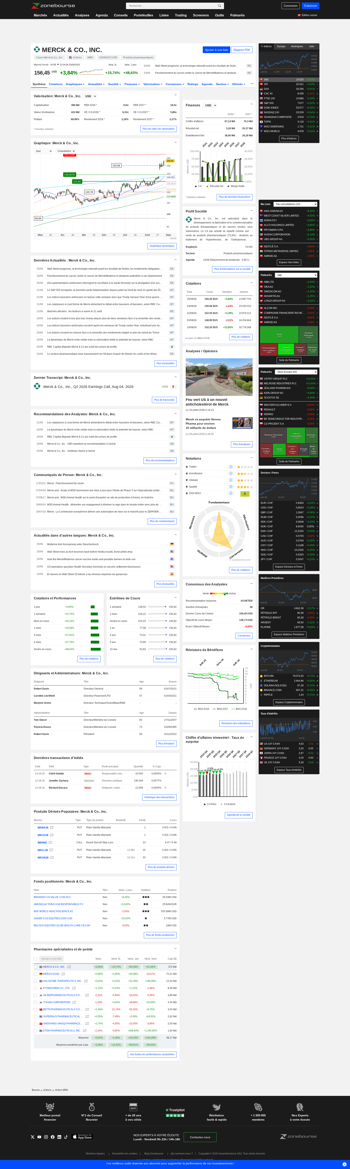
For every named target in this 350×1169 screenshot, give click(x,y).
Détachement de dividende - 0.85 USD (231, 259)
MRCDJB (43, 835)
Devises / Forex (270, 472)
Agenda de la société (238, 814)
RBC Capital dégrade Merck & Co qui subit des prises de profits (82, 346)
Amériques (297, 46)
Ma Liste (265, 204)
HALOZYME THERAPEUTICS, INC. (62, 981)
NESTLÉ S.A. (271, 246)
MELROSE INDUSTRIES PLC (280, 383)
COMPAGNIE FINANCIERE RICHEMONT (284, 313)
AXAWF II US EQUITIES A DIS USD (53, 918)
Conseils (121, 15)
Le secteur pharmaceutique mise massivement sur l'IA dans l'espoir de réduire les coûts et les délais (102, 353)
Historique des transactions (159, 797)
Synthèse (39, 84)
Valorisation (152, 84)
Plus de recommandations (160, 460)
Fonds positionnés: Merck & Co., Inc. (63, 881)
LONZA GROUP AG (274, 300)
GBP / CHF (267, 512)
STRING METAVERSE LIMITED (281, 251)
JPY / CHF (266, 559)
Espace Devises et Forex (289, 566)
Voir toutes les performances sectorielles (152, 1054)
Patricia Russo (42, 727)
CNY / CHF (267, 545)
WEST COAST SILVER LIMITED (281, 215)
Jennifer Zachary (58, 780)
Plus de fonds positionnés (160, 935)
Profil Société (196, 211)
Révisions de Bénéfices (204, 650)
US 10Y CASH (272, 743)
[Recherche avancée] (219, 6)
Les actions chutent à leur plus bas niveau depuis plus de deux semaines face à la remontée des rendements (105, 318)
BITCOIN (269, 676)
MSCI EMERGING (274, 126)
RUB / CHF (267, 517)
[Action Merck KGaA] (63, 974)
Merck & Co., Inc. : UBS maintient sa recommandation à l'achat (81, 443)
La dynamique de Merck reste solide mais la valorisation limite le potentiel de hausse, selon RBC (100, 339)
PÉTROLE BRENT (271, 617)
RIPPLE (268, 694)
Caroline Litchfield (44, 695)
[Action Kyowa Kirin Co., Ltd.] (73, 988)
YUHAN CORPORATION (56, 1002)
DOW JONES (271, 107)
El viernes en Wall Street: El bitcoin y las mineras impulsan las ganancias (87, 574)
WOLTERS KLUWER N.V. (278, 405)
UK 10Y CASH (272, 762)
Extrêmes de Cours (125, 598)
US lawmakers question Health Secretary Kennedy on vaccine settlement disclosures (94, 566)
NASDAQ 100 (271, 112)
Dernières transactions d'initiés (58, 758)
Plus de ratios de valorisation (158, 128)
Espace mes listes (289, 262)
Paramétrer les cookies (124, 1153)
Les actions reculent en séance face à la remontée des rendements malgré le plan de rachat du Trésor (103, 332)
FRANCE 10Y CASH (275, 757)
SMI (266, 79)
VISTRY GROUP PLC (276, 378)
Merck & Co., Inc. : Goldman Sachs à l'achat (71, 450)
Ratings (193, 84)
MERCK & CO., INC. (54, 966)
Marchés (40, 15)
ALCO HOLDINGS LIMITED (279, 225)
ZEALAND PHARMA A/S (277, 388)
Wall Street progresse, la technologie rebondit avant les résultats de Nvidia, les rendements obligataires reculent (197, 65)
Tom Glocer (40, 719)
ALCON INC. (271, 308)
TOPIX (267, 121)
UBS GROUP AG (273, 239)
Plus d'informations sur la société (232, 269)
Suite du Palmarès (289, 360)
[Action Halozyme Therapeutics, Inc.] (85, 981)
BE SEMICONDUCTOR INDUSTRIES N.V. (284, 418)
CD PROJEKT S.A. (274, 423)
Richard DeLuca (58, 787)
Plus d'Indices (289, 138)
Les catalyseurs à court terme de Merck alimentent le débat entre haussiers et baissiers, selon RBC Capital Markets (105, 304)
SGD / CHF (267, 554)
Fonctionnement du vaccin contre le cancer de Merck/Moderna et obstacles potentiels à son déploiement (197, 73)
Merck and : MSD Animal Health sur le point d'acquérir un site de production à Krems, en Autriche (100, 497)
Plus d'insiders (166, 743)
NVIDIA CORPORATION (277, 234)
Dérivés (237, 84)
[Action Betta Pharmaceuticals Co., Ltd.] (86, 1009)
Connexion (291, 5)
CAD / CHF (267, 536)
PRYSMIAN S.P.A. (274, 229)
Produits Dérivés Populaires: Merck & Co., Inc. (70, 811)
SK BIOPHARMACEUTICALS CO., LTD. (63, 995)
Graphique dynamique (162, 245)
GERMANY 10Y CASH (276, 748)
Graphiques (74, 84)
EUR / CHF (267, 503)
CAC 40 (268, 93)
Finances (131, 84)
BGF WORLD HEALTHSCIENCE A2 (53, 911)
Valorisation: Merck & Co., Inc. (57, 96)
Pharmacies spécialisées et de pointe (63, 949)
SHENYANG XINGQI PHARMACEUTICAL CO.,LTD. (63, 1023)
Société (113, 84)
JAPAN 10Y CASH (274, 753)
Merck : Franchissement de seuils (65, 483)
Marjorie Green (42, 702)
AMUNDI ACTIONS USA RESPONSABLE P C (59, 904)
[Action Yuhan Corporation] (73, 1002)
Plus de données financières (234, 196)
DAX (266, 89)
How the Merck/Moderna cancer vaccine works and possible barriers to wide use (91, 559)
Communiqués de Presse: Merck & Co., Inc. (68, 475)
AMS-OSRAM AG (273, 211)
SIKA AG (268, 286)
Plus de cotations (89, 658)
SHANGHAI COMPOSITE (278, 117)
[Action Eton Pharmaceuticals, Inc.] (84, 1031)
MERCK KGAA (51, 974)
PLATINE (266, 627)
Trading (181, 15)
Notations (193, 458)
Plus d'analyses (241, 444)
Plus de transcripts (164, 399)
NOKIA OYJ (270, 220)
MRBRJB (43, 827)
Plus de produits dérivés (161, 867)
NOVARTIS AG (272, 296)
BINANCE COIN (273, 690)
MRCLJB (43, 850)
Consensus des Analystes (206, 584)
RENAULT (269, 409)
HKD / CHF (267, 550)
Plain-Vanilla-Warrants (98, 827)
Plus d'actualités (165, 363)
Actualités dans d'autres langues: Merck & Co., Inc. (74, 535)
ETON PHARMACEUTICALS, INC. (62, 1030)
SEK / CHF (266, 521)
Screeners (201, 15)
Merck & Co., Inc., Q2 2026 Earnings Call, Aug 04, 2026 (88, 387)
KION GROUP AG (273, 393)
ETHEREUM (271, 680)
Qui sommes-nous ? (182, 1153)
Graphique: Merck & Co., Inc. (56, 143)
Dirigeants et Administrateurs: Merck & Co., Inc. (71, 673)
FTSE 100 (269, 98)
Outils (219, 15)
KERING (268, 414)
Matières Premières (272, 578)
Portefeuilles (143, 15)
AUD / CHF (267, 540)
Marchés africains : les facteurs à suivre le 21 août (74, 311)
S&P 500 (269, 103)
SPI (266, 84)
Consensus (174, 84)
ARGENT (266, 622)
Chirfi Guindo (56, 773)
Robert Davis (41, 688)
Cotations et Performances (55, 598)
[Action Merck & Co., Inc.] (51, 828)
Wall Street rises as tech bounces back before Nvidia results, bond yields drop (89, 551)
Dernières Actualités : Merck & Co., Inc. (64, 260)
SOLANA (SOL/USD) (275, 685)
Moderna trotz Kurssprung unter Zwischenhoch (73, 544)
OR (262, 608)
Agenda (102, 15)
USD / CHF (267, 507)
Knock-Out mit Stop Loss (99, 842)
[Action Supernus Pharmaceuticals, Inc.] (86, 1016)
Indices (267, 46)
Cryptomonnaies (270, 646)
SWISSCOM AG (272, 291)
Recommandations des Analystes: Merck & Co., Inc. (75, 414)
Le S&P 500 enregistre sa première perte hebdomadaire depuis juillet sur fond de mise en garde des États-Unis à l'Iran (105, 290)
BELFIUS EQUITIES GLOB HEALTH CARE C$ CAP (62, 925)
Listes (164, 15)
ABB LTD (269, 282)
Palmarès (237, 15)
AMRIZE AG (270, 256)
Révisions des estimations (236, 723)
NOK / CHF (267, 526)
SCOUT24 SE (271, 397)
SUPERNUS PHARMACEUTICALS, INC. (63, 1016)
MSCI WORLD (272, 131)
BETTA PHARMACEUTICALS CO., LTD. (63, 1009)
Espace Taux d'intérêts (289, 770)
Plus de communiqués (162, 521)
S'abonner (310, 5)
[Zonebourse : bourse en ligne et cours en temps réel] (53, 6)
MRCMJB (43, 857)
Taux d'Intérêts (269, 713)
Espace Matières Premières (289, 634)
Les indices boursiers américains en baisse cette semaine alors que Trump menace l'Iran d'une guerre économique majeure (105, 297)
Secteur (221, 84)
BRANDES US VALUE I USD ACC (52, 897)
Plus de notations (240, 570)
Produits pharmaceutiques (238, 253)
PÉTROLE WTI (269, 613)
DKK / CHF (267, 531)
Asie (311, 46)
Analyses (82, 15)
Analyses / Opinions (202, 351)
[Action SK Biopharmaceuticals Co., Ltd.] (86, 995)
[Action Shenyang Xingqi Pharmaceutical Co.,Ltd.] (86, 1024)
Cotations (56, 84)
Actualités (61, 15)
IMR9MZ (42, 842)
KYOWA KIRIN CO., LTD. (56, 988)
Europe (281, 46)
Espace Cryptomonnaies (289, 702)
